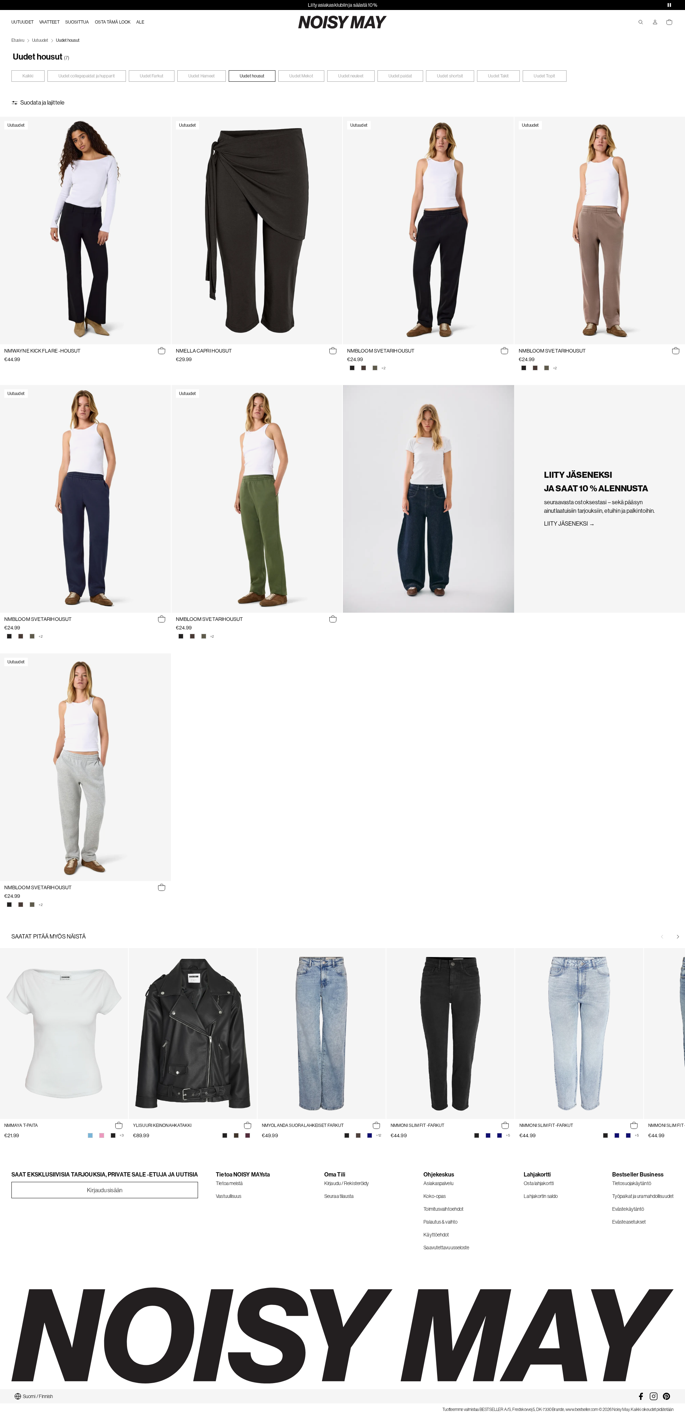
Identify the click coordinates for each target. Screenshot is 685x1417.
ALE (140, 22)
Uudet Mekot (301, 76)
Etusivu (17, 40)
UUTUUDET (22, 22)
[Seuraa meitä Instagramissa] (653, 1396)
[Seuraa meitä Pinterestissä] (666, 1396)
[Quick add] (162, 351)
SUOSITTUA (77, 22)
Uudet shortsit (450, 76)
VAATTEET (49, 22)
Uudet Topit (544, 76)
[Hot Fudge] (364, 368)
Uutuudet (40, 40)
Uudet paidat (400, 76)
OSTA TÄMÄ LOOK (113, 22)
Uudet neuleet (350, 76)
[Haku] (640, 22)
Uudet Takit (498, 76)
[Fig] (248, 1135)
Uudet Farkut (151, 76)
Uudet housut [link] (68, 40)
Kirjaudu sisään (104, 1190)
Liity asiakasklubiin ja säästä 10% (342, 5)
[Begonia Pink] (102, 1135)
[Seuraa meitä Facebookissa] (640, 1396)
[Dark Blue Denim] (370, 1135)
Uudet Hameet (201, 76)
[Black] (352, 368)
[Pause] (669, 5)
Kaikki (28, 76)
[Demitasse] (236, 1135)
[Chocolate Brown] (358, 1135)
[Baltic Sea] (90, 1135)
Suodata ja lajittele (42, 102)
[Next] (678, 937)
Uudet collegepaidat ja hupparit (87, 76)
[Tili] (655, 22)
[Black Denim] (347, 1135)
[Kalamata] (375, 368)
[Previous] (662, 937)
